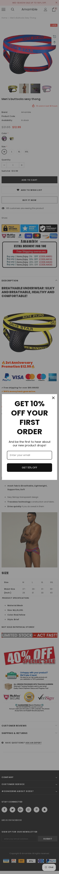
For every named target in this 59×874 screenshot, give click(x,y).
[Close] (53, 398)
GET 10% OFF (29, 467)
